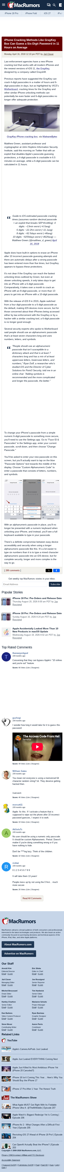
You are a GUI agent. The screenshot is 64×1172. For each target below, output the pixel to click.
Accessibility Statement (11, 1160)
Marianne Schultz (39, 1002)
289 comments (13, 570)
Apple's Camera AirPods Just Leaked (30, 1049)
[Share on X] (49, 570)
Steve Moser (7, 1024)
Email (4, 974)
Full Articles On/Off (25, 1165)
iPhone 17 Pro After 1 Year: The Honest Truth (34, 1089)
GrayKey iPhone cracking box (22, 136)
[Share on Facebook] (56, 570)
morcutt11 (17, 804)
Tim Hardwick (38, 991)
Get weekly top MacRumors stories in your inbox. (32, 578)
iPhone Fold (31, 13)
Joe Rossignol (38, 979)
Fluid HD (44, 1165)
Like (28, 668)
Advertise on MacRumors (18, 953)
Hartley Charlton (9, 1002)
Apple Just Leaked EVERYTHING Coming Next (35, 1059)
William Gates (19, 771)
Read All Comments (32, 898)
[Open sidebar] (60, 5)
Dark (4, 1168)
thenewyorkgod (20, 653)
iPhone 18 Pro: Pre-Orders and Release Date (37, 598)
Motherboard (11, 89)
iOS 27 (47, 13)
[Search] (55, 5)
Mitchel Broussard (9, 991)
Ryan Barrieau (38, 1013)
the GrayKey (42, 68)
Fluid (37, 1165)
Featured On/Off (9, 1165)
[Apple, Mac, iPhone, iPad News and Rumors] (23, 8)
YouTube (12, 1040)
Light (57, 1165)
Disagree (35, 668)
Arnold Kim (6, 968)
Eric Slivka (36, 968)
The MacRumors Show (24, 1097)
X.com (10, 974)
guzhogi (16, 718)
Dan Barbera (7, 1013)
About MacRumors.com (18, 944)
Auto (52, 1165)
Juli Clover (48, 54)
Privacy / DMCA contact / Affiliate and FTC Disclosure (23, 1155)
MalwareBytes (50, 136)
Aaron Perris (37, 1024)
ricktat (15, 863)
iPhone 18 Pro (11, 13)
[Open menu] (4, 5)
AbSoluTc (17, 829)
